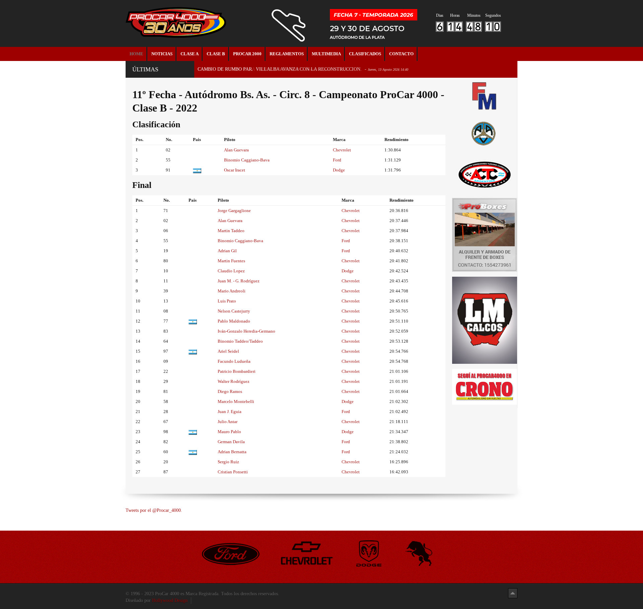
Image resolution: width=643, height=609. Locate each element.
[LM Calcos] (484, 319)
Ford (337, 159)
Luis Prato (227, 300)
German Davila (231, 441)
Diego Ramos (230, 391)
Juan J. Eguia (229, 411)
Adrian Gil (227, 250)
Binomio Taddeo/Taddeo (240, 341)
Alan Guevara (236, 149)
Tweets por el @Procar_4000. (154, 510)
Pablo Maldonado (234, 321)
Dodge (339, 170)
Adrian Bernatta (232, 451)
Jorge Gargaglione (234, 210)
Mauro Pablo (229, 431)
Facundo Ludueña (234, 361)
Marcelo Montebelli (236, 401)
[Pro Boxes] (484, 234)
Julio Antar (227, 421)
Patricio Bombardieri (237, 371)
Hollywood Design (170, 600)
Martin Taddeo (231, 230)
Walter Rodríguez (233, 381)
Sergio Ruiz (228, 461)
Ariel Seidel (228, 351)
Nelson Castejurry (234, 311)
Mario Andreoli (231, 290)
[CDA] (484, 174)
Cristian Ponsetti (233, 471)
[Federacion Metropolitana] (484, 95)
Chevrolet (342, 149)
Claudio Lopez (231, 270)
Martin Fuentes (231, 260)
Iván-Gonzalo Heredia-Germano (246, 331)
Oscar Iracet (234, 170)
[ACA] (484, 132)
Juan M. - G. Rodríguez (239, 280)
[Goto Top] (512, 593)
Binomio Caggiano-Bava (247, 159)
